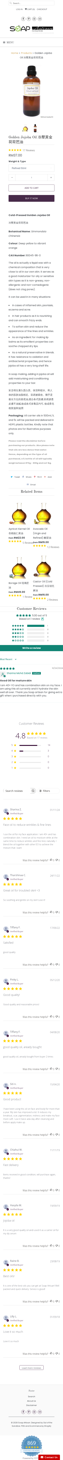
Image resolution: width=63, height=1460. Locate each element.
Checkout (42, 9)
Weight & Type (17, 161)
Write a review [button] (31, 648)
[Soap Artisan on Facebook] (23, 18)
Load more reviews (31, 1367)
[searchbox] (16, 791)
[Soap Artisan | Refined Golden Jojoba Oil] (31, 91)
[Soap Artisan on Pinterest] (29, 18)
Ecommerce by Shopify (40, 1426)
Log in (19, 9)
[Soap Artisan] (31, 29)
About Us (31, 1401)
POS (23, 1426)
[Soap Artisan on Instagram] (34, 18)
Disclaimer (31, 1405)
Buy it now (31, 198)
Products (26, 53)
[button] (18, 626)
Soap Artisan (24, 1422)
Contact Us (50, 1457)
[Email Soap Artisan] (40, 18)
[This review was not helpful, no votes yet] (57, 860)
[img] (7, 668)
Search (31, 1396)
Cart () (31, 9)
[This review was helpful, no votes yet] (51, 860)
